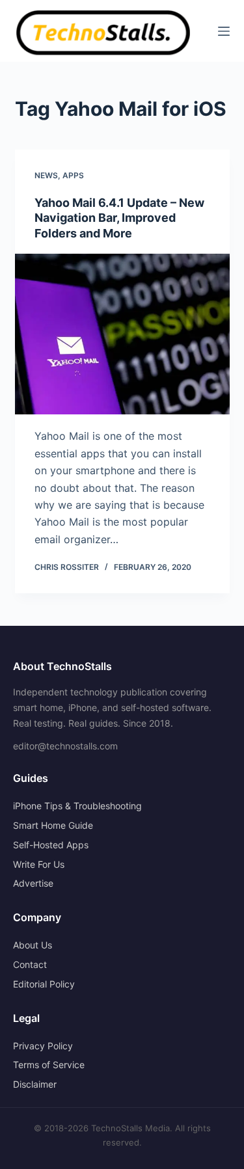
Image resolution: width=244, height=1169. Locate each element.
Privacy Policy (43, 1045)
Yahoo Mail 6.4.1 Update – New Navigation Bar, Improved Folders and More (119, 218)
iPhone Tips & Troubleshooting (77, 805)
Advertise (33, 883)
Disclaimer (35, 1084)
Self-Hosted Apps (50, 844)
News (46, 175)
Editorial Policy (44, 983)
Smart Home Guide (53, 825)
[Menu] (224, 31)
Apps (73, 175)
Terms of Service (49, 1064)
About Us (32, 944)
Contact (30, 964)
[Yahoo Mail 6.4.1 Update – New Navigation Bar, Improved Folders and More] (122, 334)
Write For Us (38, 864)
